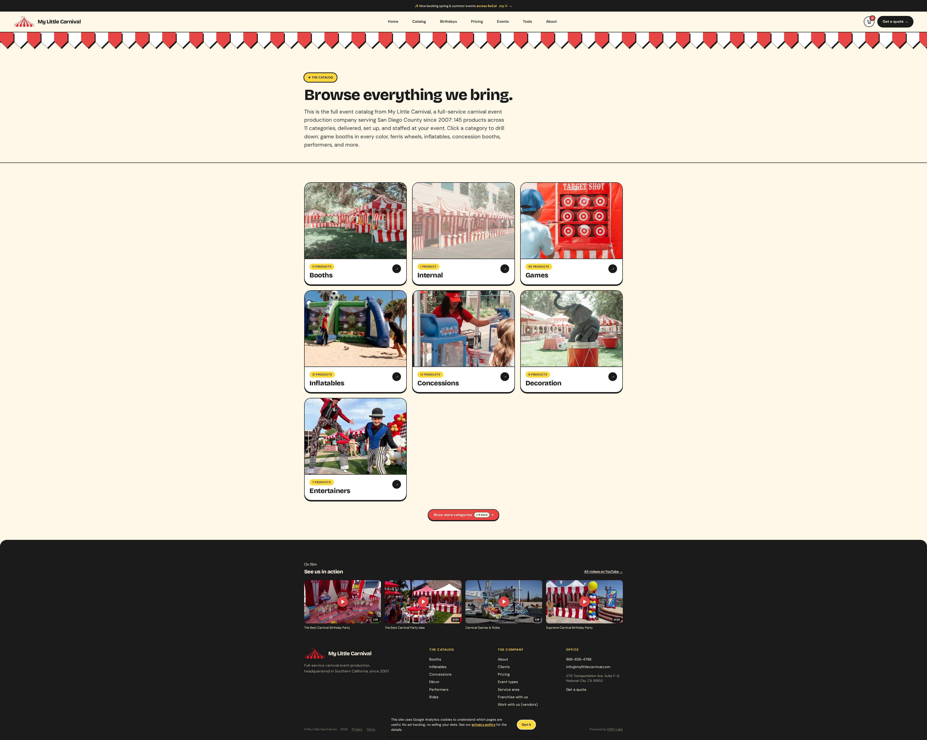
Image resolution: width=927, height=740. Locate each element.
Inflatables (438, 666)
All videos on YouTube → (603, 571)
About (551, 21)
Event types (508, 681)
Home (393, 21)
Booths (435, 659)
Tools (527, 21)
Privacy (357, 729)
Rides (434, 697)
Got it (526, 724)
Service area (508, 689)
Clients (504, 666)
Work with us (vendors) (518, 704)
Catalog (419, 21)
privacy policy (483, 724)
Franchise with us (513, 697)
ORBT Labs (615, 729)
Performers (439, 689)
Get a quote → (895, 21)
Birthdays (448, 21)
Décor (434, 681)
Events (503, 21)
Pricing (477, 21)
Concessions (440, 674)
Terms (370, 729)
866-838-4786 (578, 659)
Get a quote (576, 689)
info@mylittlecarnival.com (588, 666)
